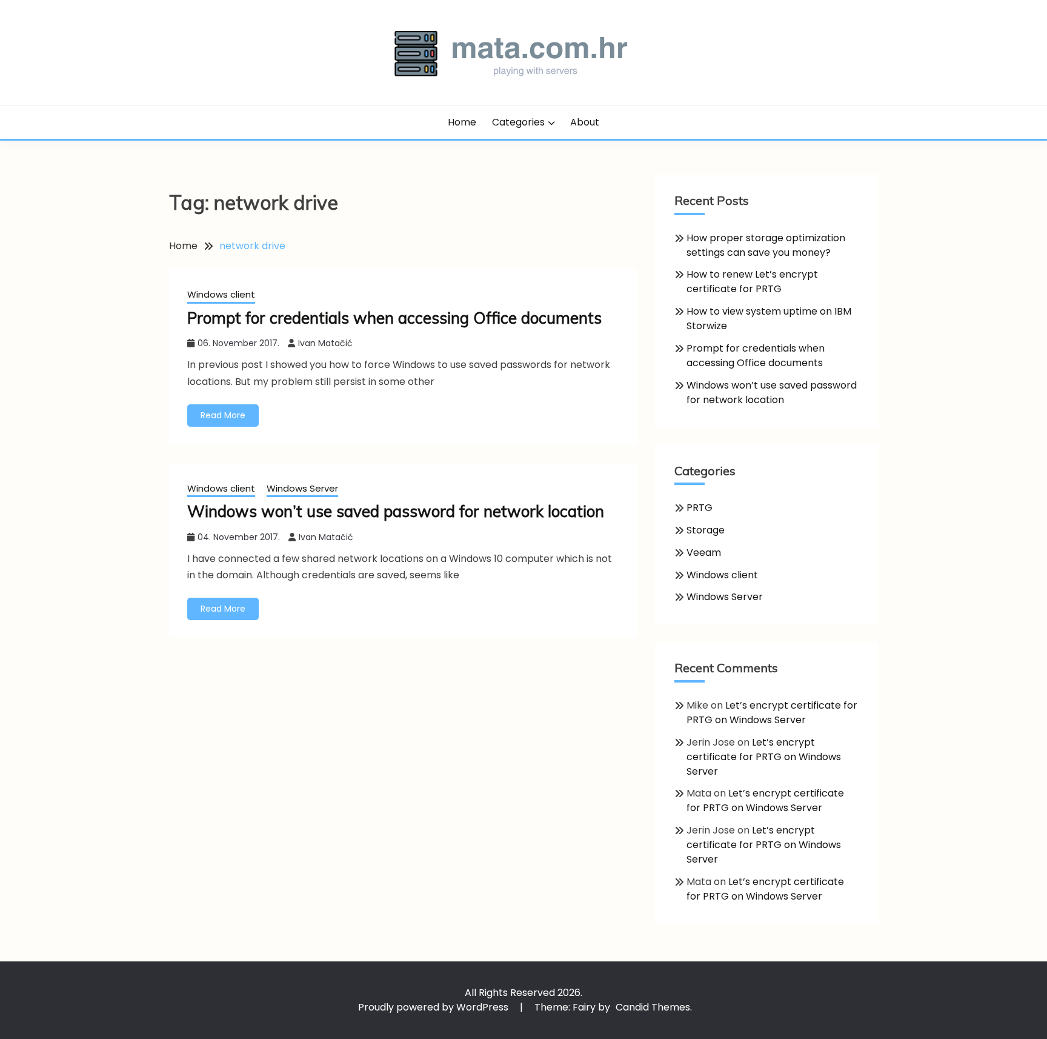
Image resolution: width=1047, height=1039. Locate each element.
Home (462, 122)
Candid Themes (653, 1007)
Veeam (703, 553)
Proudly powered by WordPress (434, 1007)
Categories (518, 122)
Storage (705, 530)
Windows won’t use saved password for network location (395, 511)
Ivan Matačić (325, 343)
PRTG (699, 508)
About (584, 122)
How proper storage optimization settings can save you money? (765, 245)
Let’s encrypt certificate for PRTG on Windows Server (771, 712)
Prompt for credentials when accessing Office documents (394, 318)
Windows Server (302, 488)
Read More (223, 415)
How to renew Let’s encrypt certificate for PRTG (752, 281)
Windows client (221, 294)
